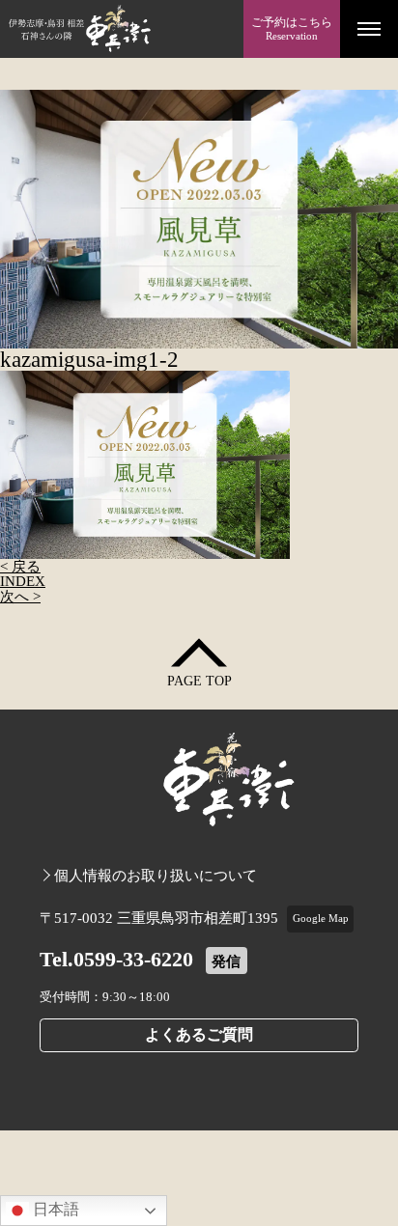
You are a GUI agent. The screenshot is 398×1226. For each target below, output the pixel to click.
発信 (226, 961)
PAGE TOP (199, 681)
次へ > (20, 596)
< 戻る (20, 566)
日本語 (54, 1209)
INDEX (22, 580)
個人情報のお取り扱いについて (155, 875)
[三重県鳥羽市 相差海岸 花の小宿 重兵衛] (121, 29)
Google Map (321, 918)
